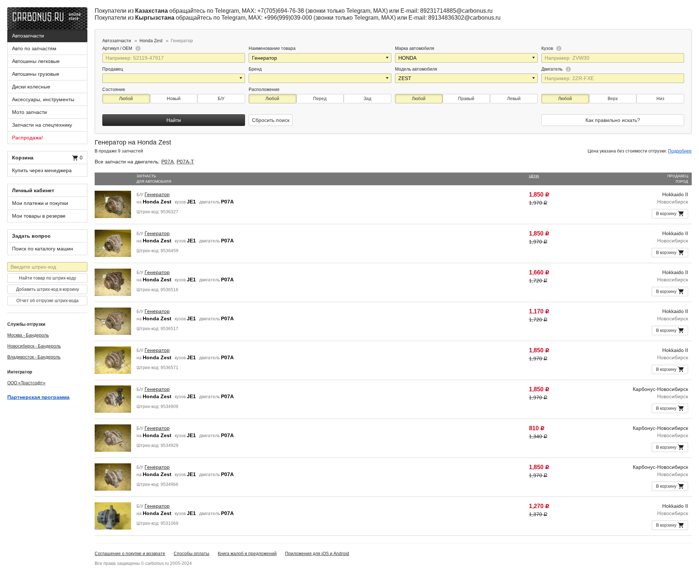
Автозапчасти (28, 36)
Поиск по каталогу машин (42, 249)
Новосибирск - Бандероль (34, 346)
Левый (514, 98)
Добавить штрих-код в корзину (47, 289)
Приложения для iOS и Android (317, 553)
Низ (660, 98)
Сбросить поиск (270, 120)
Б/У (221, 98)
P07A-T (185, 162)
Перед (320, 98)
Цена (534, 176)
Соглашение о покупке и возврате (130, 553)
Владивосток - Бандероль (33, 357)
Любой (126, 98)
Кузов (547, 48)
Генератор (157, 194)
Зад (367, 98)
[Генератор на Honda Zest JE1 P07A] (113, 204)
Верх (613, 98)
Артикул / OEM (117, 48)
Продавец (112, 69)
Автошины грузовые (35, 74)
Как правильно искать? (612, 120)
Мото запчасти (29, 112)
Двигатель (552, 69)
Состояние (113, 89)
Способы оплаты (191, 553)
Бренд (255, 69)
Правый (466, 98)
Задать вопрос (31, 236)
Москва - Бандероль (28, 335)
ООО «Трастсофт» (26, 382)
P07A (167, 162)
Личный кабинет (33, 190)
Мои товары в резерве (39, 216)
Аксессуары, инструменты (43, 99)
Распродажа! (27, 137)
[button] (387, 58)
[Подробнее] (137, 48)
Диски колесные (31, 87)
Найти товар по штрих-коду (47, 278)
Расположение (264, 89)
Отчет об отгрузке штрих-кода (47, 300)
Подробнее (680, 151)
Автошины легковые (36, 61)
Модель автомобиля (416, 69)
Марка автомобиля (414, 48)
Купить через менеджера (42, 170)
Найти (173, 120)
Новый (174, 98)
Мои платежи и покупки (40, 203)
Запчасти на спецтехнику (42, 125)
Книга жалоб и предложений (247, 553)
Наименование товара (272, 48)
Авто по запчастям (34, 48)
